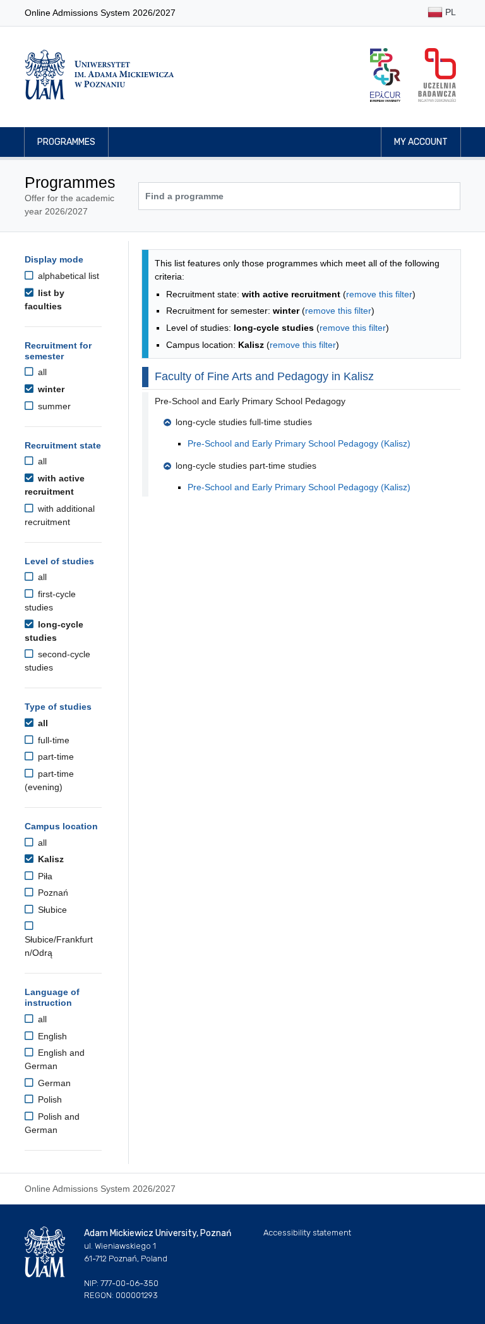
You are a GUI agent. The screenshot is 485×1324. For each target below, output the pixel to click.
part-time (54, 757)
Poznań (51, 893)
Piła (43, 876)
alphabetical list (67, 276)
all (41, 372)
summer (53, 406)
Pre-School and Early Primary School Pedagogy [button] (250, 401)
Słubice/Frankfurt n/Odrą (59, 946)
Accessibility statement (307, 1232)
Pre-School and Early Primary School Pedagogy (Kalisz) (299, 443)
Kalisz (49, 859)
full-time (52, 740)
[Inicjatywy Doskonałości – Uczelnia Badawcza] (437, 75)
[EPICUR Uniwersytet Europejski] (385, 75)
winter (49, 389)
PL (449, 12)
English (51, 1036)
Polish (48, 1099)
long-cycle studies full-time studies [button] (244, 422)
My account (421, 142)
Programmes (66, 142)
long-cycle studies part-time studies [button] (246, 466)
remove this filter (379, 294)
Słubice (51, 910)
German (53, 1083)
